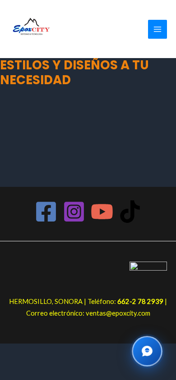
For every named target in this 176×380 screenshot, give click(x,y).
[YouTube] (102, 211)
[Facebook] (46, 211)
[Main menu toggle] (157, 29)
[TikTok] (130, 211)
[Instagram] (74, 211)
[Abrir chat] (147, 351)
